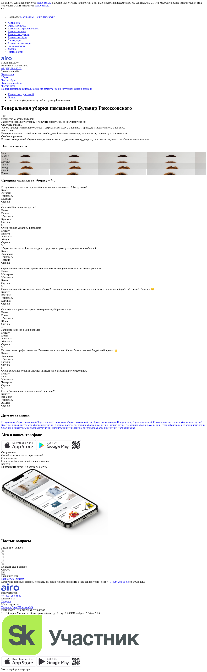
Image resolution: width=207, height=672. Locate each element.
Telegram (6, 601)
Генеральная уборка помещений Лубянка (147, 425)
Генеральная (29, 88)
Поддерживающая (11, 88)
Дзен (14, 607)
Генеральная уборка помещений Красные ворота (46, 425)
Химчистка (14, 22)
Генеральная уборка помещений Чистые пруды (99, 425)
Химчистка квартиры (20, 43)
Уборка (12, 49)
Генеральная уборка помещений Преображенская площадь (84, 422)
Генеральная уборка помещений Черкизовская (26, 422)
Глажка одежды (16, 46)
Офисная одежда (17, 25)
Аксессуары (14, 40)
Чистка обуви (15, 51)
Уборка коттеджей (63, 88)
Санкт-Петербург (45, 17)
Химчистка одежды (18, 34)
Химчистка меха (17, 31)
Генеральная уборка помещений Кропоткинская (108, 428)
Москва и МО (28, 17)
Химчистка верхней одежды (23, 28)
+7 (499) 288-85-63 (11, 68)
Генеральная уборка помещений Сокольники (142, 422)
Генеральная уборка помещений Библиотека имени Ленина (49, 428)
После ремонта (44, 88)
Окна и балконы (83, 88)
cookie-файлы (44, 2)
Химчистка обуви (17, 37)
